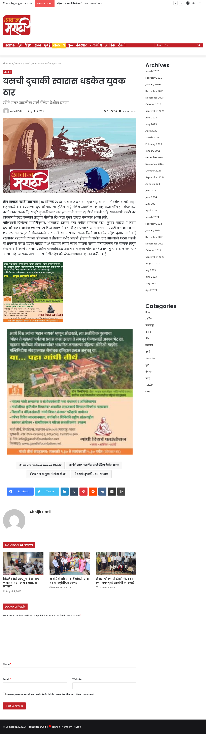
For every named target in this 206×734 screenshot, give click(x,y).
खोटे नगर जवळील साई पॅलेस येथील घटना (95, 465)
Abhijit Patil (16, 111)
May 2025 (151, 124)
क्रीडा (147, 338)
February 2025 (153, 144)
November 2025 (154, 97)
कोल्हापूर (149, 325)
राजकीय (96, 45)
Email (7, 679)
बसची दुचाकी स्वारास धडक (92, 474)
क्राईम (148, 332)
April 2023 (151, 290)
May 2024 (151, 204)
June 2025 (151, 117)
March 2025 (152, 137)
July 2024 (150, 190)
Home (9, 45)
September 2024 (154, 177)
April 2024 (151, 210)
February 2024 (153, 224)
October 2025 (153, 104)
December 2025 (154, 91)
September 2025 (154, 111)
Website (76, 679)
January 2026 (153, 84)
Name (7, 664)
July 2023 (150, 270)
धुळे (70, 45)
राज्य (37, 45)
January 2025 (153, 151)
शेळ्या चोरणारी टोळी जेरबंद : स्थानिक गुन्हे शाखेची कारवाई (115, 581)
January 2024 (153, 230)
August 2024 (152, 184)
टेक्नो (122, 45)
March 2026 (152, 71)
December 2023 (154, 237)
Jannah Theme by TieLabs (66, 727)
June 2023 (151, 277)
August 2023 (152, 263)
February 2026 (153, 78)
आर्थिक (110, 45)
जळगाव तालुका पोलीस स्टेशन (49, 474)
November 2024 (154, 164)
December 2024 (154, 157)
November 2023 (154, 243)
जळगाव (59, 45)
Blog (148, 312)
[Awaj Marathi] (17, 25)
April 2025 (151, 131)
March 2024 (152, 217)
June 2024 (151, 197)
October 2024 (153, 170)
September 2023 (154, 257)
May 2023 (151, 283)
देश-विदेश (25, 45)
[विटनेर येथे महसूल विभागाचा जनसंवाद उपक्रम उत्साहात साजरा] (23, 563)
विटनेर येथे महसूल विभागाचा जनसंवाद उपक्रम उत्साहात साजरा (21, 582)
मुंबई (47, 45)
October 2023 (153, 250)
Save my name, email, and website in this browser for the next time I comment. (50, 694)
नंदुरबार (81, 45)
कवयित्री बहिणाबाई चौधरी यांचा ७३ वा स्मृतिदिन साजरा (69, 581)
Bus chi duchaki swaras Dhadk (41, 465)
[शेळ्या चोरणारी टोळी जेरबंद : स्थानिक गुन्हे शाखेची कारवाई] (116, 563)
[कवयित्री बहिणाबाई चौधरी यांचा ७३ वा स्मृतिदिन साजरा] (69, 563)
